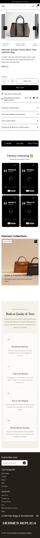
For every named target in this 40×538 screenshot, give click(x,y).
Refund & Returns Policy (9, 508)
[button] (5, 28)
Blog (3, 511)
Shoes (3, 480)
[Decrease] (4, 81)
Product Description (10, 108)
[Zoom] (4, 16)
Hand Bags (5, 473)
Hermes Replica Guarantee (13, 114)
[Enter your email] (24, 463)
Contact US (5, 498)
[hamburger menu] (3, 6)
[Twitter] (34, 98)
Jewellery (4, 486)
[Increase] (12, 81)
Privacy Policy (6, 502)
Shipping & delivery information (15, 127)
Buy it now (20, 87)
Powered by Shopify (25, 533)
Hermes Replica (12, 533)
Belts (3, 483)
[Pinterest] (37, 98)
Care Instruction (8, 121)
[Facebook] (30, 98)
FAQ (2, 505)
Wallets (4, 476)
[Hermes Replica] (20, 6)
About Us (4, 495)
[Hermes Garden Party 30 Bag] (35, 241)
